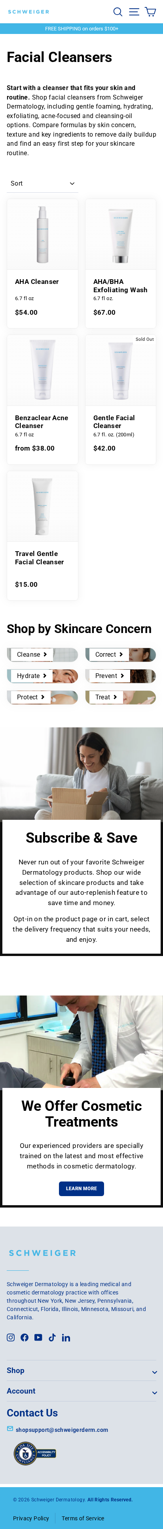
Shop (16, 1370)
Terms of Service (83, 1518)
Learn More (81, 1188)
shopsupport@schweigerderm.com (62, 1430)
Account (21, 1391)
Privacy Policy (31, 1518)
